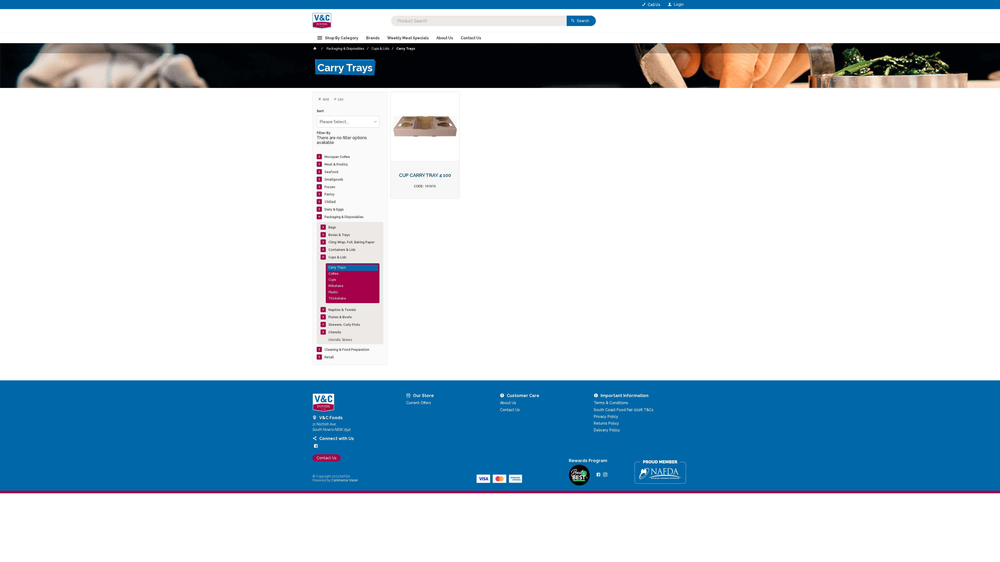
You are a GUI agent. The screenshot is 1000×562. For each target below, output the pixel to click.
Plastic (333, 292)
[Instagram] (605, 474)
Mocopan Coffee (337, 157)
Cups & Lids (337, 257)
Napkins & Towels (342, 310)
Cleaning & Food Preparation (346, 350)
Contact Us (326, 458)
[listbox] (348, 121)
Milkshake (335, 286)
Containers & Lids (341, 250)
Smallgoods (333, 179)
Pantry (329, 194)
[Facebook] (315, 446)
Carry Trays (337, 267)
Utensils (334, 332)
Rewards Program (588, 460)
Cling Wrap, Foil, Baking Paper (351, 242)
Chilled (330, 202)
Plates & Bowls (340, 317)
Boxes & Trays (339, 235)
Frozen (329, 187)
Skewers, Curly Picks (344, 325)
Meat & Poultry (336, 164)
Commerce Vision (344, 480)
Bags (332, 227)
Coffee (333, 274)
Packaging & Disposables (344, 217)
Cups (332, 280)
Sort (320, 111)
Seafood (331, 172)
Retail (329, 357)
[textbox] (479, 21)
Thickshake (337, 298)
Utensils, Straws (340, 340)
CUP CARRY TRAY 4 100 (425, 175)
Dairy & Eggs (334, 209)
